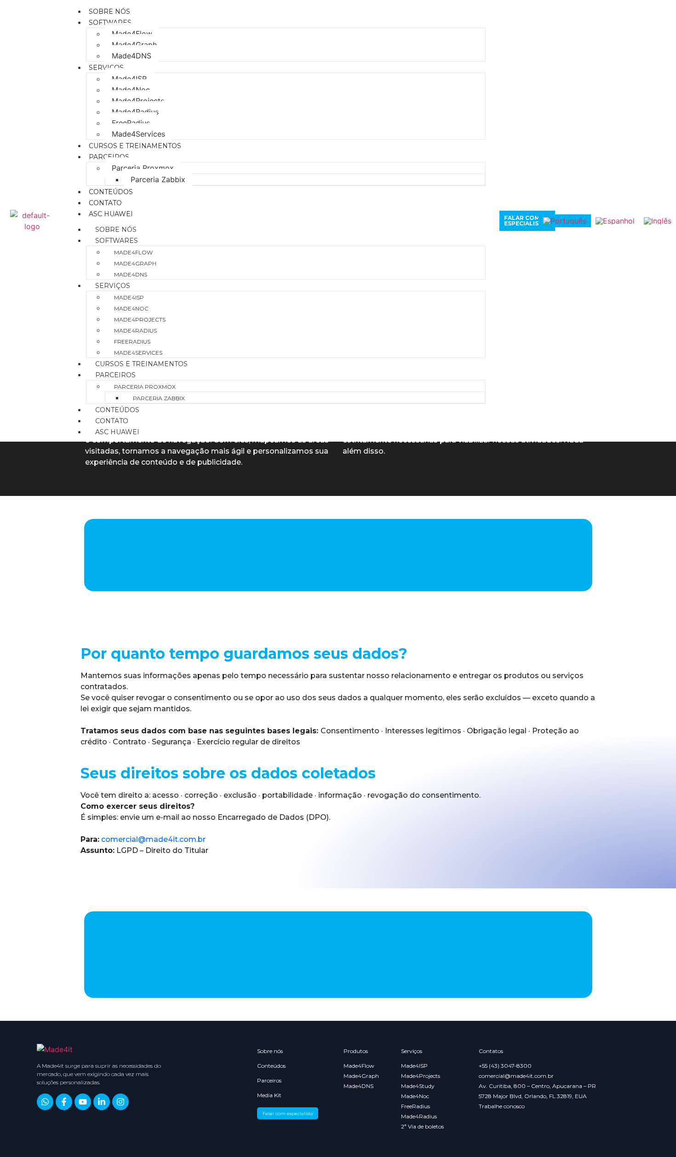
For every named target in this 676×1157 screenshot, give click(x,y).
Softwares (110, 22)
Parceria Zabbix (158, 179)
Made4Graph (134, 44)
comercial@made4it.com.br (153, 839)
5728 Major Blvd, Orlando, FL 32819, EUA (533, 1096)
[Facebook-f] (64, 1102)
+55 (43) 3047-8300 (505, 1066)
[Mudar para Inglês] (657, 221)
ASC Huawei (111, 214)
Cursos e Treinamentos (135, 146)
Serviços (106, 67)
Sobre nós (109, 11)
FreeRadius (131, 122)
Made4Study (418, 1086)
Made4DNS (131, 55)
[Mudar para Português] (565, 221)
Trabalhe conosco (502, 1106)
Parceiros (109, 157)
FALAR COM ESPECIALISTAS (527, 220)
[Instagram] (120, 1102)
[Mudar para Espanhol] (615, 221)
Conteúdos (111, 192)
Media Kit (269, 1095)
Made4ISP (129, 78)
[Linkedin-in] (101, 1102)
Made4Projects (138, 100)
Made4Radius (135, 111)
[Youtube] (82, 1102)
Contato (105, 203)
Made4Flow (132, 33)
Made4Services (138, 133)
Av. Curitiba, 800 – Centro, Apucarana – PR (537, 1086)
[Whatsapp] (45, 1102)
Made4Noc (131, 89)
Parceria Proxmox (143, 168)
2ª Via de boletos (422, 1126)
